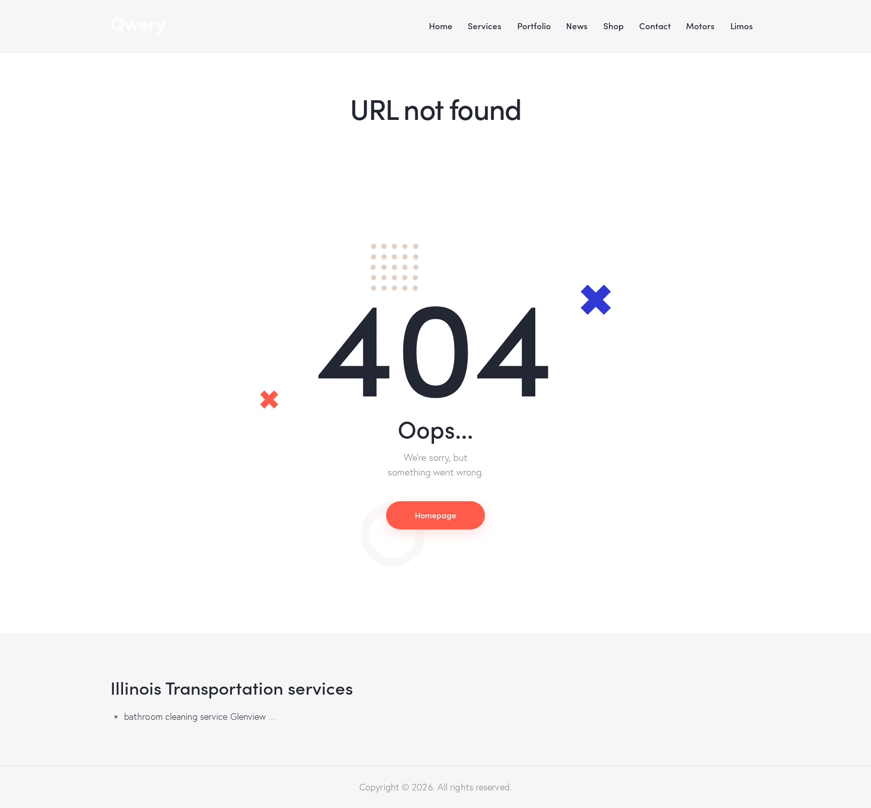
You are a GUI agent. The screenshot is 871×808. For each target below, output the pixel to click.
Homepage (435, 514)
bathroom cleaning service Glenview (195, 716)
